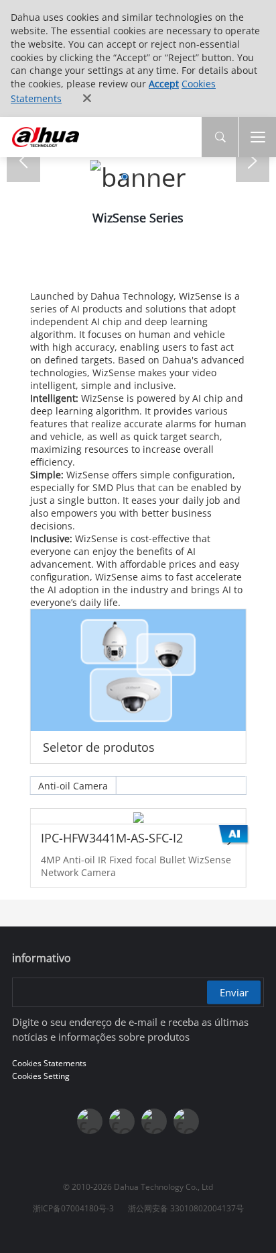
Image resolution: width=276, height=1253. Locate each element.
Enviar (234, 992)
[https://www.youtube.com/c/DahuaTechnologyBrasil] (122, 1121)
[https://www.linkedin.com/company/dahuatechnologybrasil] (154, 1121)
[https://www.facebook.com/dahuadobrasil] (89, 1121)
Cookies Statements (49, 1063)
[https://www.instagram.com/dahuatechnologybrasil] (186, 1121)
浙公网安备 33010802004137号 (186, 1208)
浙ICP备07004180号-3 (73, 1208)
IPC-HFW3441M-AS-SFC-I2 (111, 838)
